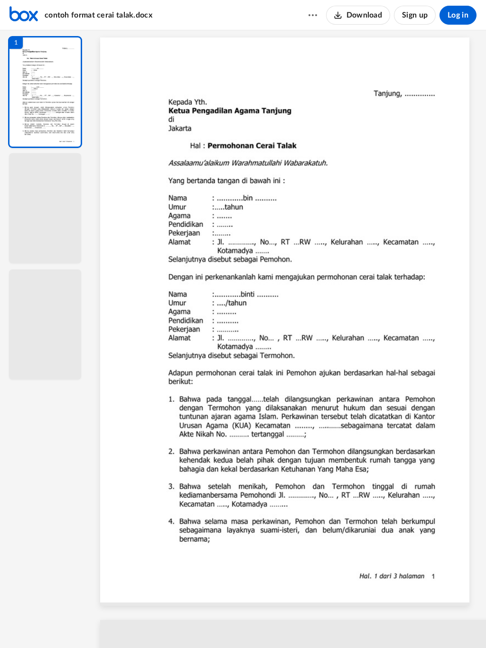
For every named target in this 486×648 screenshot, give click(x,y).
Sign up (415, 15)
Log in (458, 15)
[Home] (23, 15)
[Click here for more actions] (312, 15)
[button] (45, 92)
